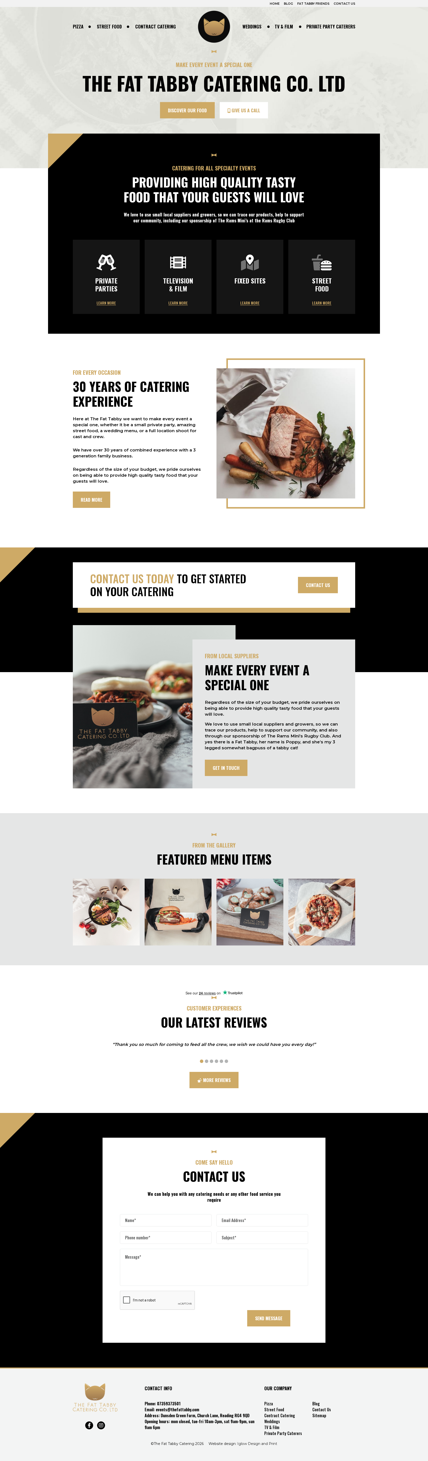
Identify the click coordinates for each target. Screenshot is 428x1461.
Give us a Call (245, 110)
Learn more (106, 303)
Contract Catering (155, 26)
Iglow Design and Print (257, 1443)
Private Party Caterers (330, 26)
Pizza (78, 26)
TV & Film (284, 26)
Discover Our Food (187, 110)
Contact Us (344, 3)
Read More (91, 499)
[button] (201, 1061)
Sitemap (319, 1415)
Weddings (251, 26)
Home (275, 3)
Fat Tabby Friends (313, 3)
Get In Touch (226, 768)
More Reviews (216, 1080)
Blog (288, 3)
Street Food (109, 26)
